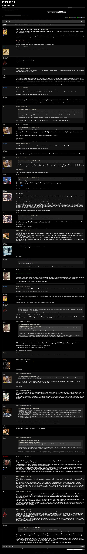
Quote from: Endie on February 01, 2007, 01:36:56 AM (28, 440)
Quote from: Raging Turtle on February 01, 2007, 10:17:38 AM (30, 527)
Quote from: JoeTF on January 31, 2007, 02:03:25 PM (28, 408)
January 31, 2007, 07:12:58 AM (23, 106)
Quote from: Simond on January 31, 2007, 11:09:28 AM (28, 215)
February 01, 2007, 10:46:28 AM (23, 524)
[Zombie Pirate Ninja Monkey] (3, 135)
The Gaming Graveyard (18, 19)
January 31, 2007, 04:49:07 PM (23, 286)
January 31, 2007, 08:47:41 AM (23, 157)
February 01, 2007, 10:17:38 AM (23, 509)
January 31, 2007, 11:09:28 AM (23, 174)
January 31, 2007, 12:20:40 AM (23, 46)
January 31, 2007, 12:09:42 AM (21, 27)
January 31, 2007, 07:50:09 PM (23, 359)
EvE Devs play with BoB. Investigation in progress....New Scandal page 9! (49, 19)
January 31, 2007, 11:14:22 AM (23, 212)
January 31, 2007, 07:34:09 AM (23, 124)
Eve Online (32, 19)
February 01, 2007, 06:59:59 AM (23, 405)
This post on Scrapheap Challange (23, 34)
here (47, 29)
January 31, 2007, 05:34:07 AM (23, 68)
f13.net (3, 19)
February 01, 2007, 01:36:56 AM (23, 373)
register (16, 9)
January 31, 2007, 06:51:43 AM (23, 87)
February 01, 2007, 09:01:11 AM (23, 476)
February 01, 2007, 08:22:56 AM (23, 437)
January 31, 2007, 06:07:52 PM (23, 321)
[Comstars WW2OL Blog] (3, 302)
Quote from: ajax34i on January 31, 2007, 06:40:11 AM (28, 109)
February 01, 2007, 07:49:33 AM (23, 426)
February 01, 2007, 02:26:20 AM (23, 390)
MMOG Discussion (26, 19)
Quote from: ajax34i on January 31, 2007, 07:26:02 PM (28, 376)
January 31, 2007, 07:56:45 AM (23, 143)
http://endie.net (21, 138)
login (13, 9)
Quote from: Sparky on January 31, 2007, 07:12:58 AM (28, 127)
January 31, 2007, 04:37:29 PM (23, 269)
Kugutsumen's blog (46, 34)
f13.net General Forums (10, 19)
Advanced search (25, 15)
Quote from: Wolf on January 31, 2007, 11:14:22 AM (28, 261)
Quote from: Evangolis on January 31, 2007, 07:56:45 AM (29, 160)
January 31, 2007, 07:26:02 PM (23, 352)
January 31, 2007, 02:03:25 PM (23, 230)
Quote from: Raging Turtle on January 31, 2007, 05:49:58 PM (29, 324)
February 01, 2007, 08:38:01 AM (23, 456)
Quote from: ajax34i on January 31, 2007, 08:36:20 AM (28, 177)
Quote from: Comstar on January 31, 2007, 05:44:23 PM (28, 307)
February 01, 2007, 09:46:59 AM (23, 491)
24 (9, 21)
